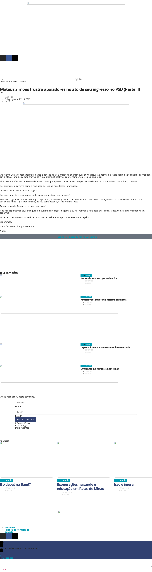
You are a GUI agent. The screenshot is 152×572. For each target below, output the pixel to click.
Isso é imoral (124, 484)
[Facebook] (9, 58)
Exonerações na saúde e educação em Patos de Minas (80, 486)
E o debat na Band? (15, 484)
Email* (18, 416)
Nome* (19, 406)
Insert (4, 569)
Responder (7, 557)
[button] (15, 86)
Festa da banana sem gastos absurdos (99, 278)
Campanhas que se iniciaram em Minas (100, 368)
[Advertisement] (57, 70)
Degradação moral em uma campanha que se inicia (105, 347)
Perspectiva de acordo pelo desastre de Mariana (103, 299)
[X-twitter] (15, 58)
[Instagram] (3, 58)
